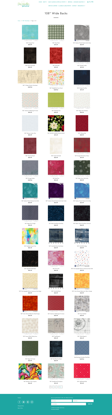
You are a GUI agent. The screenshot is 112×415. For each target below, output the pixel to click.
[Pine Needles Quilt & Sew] (23, 3)
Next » (60, 387)
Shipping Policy (21, 405)
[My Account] (88, 2)
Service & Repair (52, 6)
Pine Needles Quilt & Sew (59, 407)
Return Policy (20, 408)
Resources (81, 6)
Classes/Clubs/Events (64, 6)
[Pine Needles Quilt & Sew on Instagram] (32, 402)
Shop (44, 2)
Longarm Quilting (78, 2)
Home (40, 2)
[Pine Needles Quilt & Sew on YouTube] (24, 402)
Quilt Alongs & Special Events (57, 2)
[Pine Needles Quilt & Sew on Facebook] (20, 402)
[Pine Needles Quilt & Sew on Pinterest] (28, 402)
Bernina (70, 2)
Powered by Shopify (55, 409)
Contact (74, 6)
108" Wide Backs (26, 20)
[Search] (90, 2)
